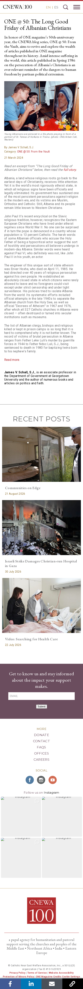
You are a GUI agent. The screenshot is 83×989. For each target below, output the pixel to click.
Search (66, 7)
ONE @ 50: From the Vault (33, 151)
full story (70, 170)
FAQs (41, 747)
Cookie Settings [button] (71, 976)
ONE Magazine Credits (48, 976)
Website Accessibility (61, 972)
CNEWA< (17, 7)
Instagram (51, 792)
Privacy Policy (17, 972)
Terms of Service (37, 972)
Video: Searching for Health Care (31, 639)
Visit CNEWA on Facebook (30, 780)
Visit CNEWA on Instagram (41, 780)
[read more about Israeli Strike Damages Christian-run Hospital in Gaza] (41, 527)
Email (52, 983)
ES (56, 7)
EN (48, 7)
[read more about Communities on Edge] (41, 454)
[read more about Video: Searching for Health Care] (41, 605)
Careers (41, 759)
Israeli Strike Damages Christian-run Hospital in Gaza (41, 563)
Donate (41, 735)
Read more (11, 360)
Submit (42, 706)
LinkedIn (31, 983)
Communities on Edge (22, 487)
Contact (41, 741)
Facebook (10, 983)
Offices (41, 753)
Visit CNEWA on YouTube (53, 780)
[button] (21, 816)
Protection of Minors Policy (18, 976)
